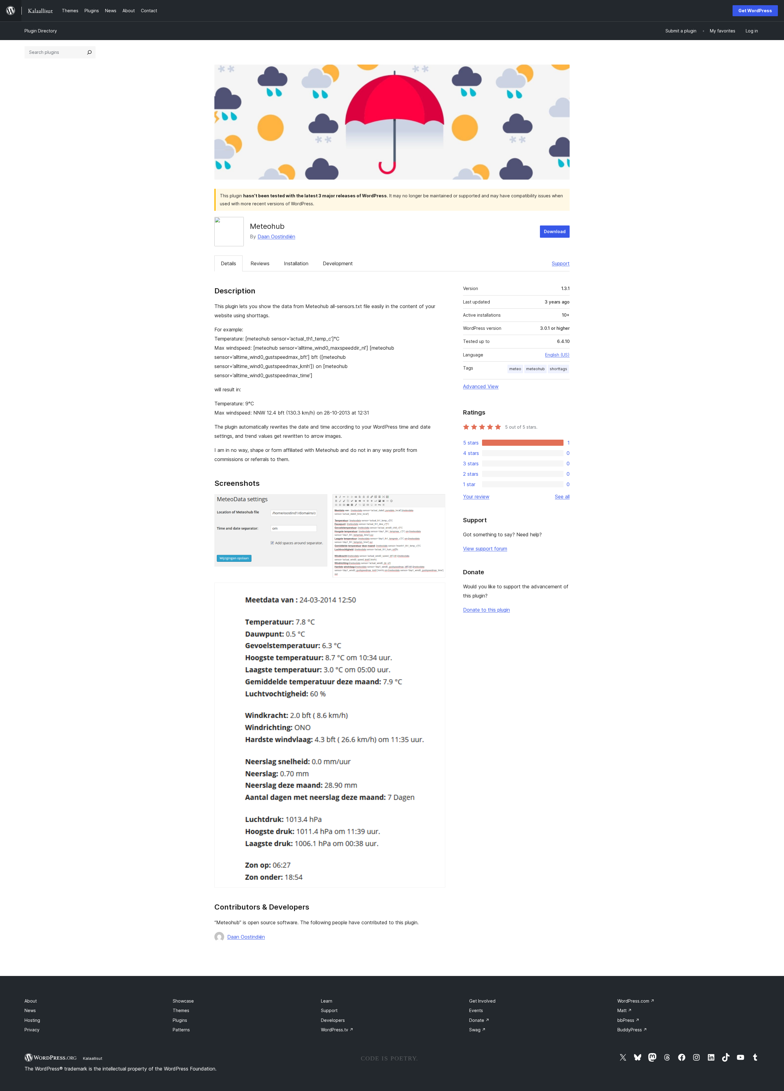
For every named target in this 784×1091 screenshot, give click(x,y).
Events (476, 1010)
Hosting (32, 1020)
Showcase (183, 1000)
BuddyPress (632, 1029)
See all (562, 496)
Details (228, 263)
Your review (476, 496)
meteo (515, 369)
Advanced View (481, 386)
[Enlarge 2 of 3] (437, 502)
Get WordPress (755, 10)
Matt (624, 1010)
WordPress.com (635, 1000)
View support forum (485, 549)
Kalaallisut (92, 1058)
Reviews (260, 263)
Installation (296, 263)
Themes (181, 1010)
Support (561, 263)
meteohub (535, 369)
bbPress (628, 1020)
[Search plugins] (89, 52)
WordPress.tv (337, 1029)
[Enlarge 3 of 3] (437, 591)
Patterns (181, 1029)
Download (555, 231)
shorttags (558, 369)
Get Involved (482, 1000)
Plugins (180, 1020)
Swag (477, 1029)
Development (338, 263)
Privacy (32, 1029)
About (30, 1000)
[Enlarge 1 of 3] (319, 502)
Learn (326, 1000)
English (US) (557, 354)
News (30, 1010)
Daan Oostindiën (276, 236)
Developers (333, 1020)
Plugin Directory (40, 30)
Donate (479, 1020)
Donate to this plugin (486, 610)
